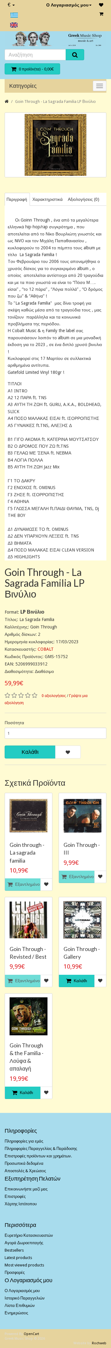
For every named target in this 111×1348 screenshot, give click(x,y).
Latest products (18, 1257)
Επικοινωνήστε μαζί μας (26, 1189)
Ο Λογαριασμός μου (67, 4)
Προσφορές (15, 1272)
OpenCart (31, 1334)
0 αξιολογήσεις (54, 696)
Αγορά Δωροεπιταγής (24, 1242)
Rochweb (99, 1343)
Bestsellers (14, 1250)
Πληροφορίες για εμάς (24, 1141)
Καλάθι (30, 752)
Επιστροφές (15, 1196)
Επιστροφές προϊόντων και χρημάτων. (38, 1156)
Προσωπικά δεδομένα (24, 1163)
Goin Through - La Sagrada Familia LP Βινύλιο (55, 101)
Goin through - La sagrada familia (27, 852)
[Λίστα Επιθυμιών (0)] (101, 4)
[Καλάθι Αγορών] (101, 13)
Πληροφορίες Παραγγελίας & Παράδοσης (41, 1148)
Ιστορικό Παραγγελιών (25, 1298)
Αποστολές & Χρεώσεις (25, 1170)
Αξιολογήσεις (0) (83, 199)
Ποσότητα (14, 722)
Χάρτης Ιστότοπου (21, 1204)
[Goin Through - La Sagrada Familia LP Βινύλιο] (55, 144)
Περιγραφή (16, 199)
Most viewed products (24, 1265)
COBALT (46, 649)
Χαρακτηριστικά (47, 199)
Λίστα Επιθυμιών (20, 1305)
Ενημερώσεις (16, 1313)
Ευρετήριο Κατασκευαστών (29, 1235)
